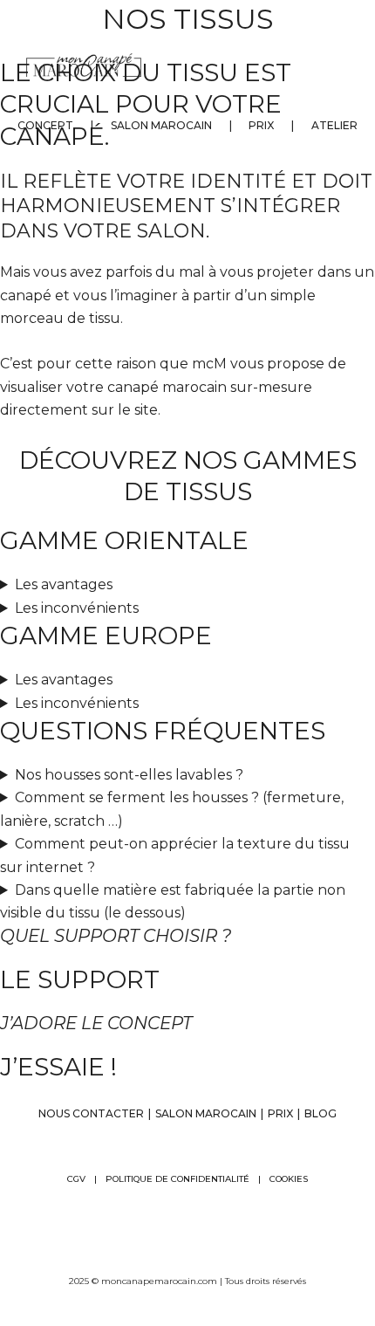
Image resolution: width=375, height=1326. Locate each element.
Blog (320, 1113)
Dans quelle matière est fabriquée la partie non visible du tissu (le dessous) (172, 901)
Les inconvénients (77, 608)
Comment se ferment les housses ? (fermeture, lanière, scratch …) (172, 808)
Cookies (288, 1179)
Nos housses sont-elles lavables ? (129, 774)
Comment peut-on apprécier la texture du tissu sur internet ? (175, 855)
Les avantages (63, 584)
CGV (76, 1179)
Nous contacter (91, 1113)
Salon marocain (161, 125)
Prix (261, 125)
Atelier (334, 125)
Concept (45, 125)
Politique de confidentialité (177, 1179)
